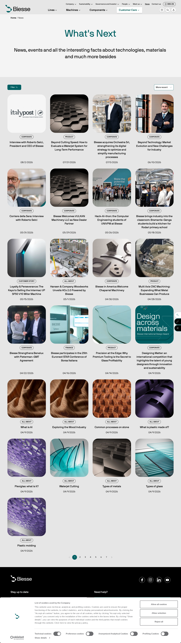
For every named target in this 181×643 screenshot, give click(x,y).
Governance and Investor (106, 4)
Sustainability (84, 4)
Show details (41, 638)
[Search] (168, 10)
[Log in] (173, 10)
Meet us (136, 4)
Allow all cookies (159, 604)
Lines (51, 10)
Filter (13, 87)
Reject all (159, 622)
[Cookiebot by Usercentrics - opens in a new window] (17, 638)
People (125, 4)
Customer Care (128, 10)
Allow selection (159, 613)
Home (13, 18)
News (147, 4)
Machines (72, 10)
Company (70, 4)
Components (97, 10)
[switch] (89, 634)
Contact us (156, 4)
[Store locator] (162, 10)
